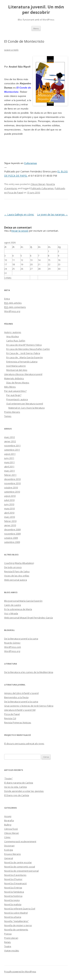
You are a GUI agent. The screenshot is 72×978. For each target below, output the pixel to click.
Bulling (7, 824)
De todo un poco (13, 567)
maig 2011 (9, 462)
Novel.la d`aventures (15, 875)
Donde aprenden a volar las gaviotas (24, 791)
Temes (7, 416)
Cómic (7, 837)
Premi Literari (11, 938)
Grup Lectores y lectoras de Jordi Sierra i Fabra (28, 705)
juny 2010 (9, 504)
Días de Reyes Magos (17, 382)
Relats (7, 942)
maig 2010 (9, 508)
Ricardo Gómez (12, 642)
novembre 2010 (12, 483)
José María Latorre (16, 365)
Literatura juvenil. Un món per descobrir (36, 9)
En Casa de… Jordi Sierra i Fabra (23, 353)
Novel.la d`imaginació (15, 883)
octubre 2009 (11, 537)
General (8, 858)
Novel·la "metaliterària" (16, 921)
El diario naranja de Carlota (18, 782)
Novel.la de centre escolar (18, 862)
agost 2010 (10, 495)
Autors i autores (12, 332)
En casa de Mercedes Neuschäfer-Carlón (28, 349)
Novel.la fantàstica (14, 891)
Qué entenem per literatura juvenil (24, 403)
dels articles (13, 302)
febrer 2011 (10, 474)
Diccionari (9, 845)
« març (7, 277)
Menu (36, 28)
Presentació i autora (17, 399)
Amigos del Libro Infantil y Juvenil (21, 693)
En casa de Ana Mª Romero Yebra (24, 344)
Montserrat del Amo (16, 370)
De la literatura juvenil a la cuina (21, 638)
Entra (7, 298)
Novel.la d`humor (13, 879)
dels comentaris (15, 307)
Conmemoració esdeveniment (20, 841)
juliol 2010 (9, 500)
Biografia (9, 820)
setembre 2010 (12, 491)
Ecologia (8, 849)
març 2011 (9, 470)
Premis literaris (12, 412)
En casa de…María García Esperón (24, 357)
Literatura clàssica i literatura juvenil (23, 374)
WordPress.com (12, 647)
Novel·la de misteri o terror (18, 925)
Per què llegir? (13, 395)
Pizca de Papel (12, 714)
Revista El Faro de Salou (17, 571)
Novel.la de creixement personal (21, 870)
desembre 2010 (12, 479)
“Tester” (8, 778)
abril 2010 (9, 512)
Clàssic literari (38, 184)
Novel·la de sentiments (16, 929)
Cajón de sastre (12, 605)
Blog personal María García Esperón (23, 600)
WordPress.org (12, 311)
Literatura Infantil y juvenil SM (19, 710)
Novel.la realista (12, 904)
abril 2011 (9, 466)
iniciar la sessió (19, 230)
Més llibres (10, 386)
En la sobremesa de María (18, 609)
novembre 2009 (12, 533)
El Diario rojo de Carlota (16, 795)
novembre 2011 (12, 445)
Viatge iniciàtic (11, 950)
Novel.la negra (12, 900)
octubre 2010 (11, 487)
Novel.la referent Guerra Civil (19, 908)
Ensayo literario (12, 854)
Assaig (7, 816)
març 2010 (9, 516)
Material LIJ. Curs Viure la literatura (26, 407)
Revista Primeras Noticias (17, 722)
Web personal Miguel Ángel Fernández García (28, 617)
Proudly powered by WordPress (20, 971)
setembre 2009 (12, 542)
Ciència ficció (11, 828)
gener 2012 (10, 441)
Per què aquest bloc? (15, 391)
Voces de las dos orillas (16, 575)
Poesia (8, 933)
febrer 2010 (10, 521)
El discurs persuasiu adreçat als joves (24, 743)
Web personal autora (15, 579)
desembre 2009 (12, 529)
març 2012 (9, 437)
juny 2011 (9, 458)
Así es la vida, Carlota (15, 786)
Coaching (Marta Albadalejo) (19, 563)
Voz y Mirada (11, 613)
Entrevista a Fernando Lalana (21, 361)
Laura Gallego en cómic (19, 214)
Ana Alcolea (12, 336)
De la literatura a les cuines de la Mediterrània (28, 672)
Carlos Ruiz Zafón (15, 340)
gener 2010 (10, 525)
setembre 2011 (12, 449)
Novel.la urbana (12, 917)
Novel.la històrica (13, 896)
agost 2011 (10, 454)
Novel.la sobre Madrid (16, 912)
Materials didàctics (14, 378)
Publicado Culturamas (42, 188)
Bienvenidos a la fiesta (16, 697)
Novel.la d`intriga (13, 887)
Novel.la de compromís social (19, 866)
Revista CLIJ (10, 718)
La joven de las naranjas (52, 214)
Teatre (7, 946)
